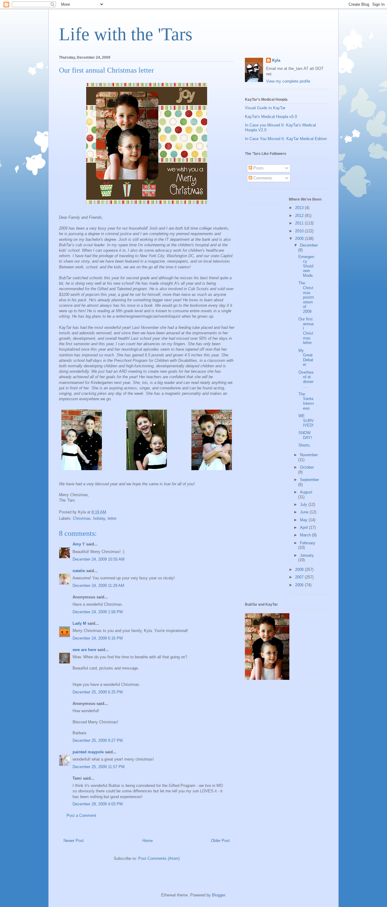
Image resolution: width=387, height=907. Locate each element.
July (304, 504)
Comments (262, 178)
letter (112, 518)
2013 (300, 207)
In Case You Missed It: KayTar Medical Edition (286, 138)
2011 (300, 223)
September (309, 479)
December (309, 245)
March (306, 535)
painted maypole (88, 752)
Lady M (79, 623)
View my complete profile (288, 81)
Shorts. (304, 445)
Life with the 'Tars (125, 34)
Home (147, 840)
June (305, 512)
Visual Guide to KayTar (265, 108)
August (306, 492)
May (304, 520)
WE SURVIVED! (306, 420)
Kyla (276, 60)
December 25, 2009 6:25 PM (98, 692)
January (307, 555)
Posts (258, 168)
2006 (300, 585)
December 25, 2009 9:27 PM (98, 740)
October (307, 467)
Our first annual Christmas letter (306, 331)
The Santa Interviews (306, 401)
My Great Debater (305, 357)
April (304, 527)
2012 (300, 215)
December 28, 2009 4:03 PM (98, 804)
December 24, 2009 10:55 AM (99, 559)
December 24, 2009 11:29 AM (98, 585)
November (309, 455)
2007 (300, 577)
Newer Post (73, 840)
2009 (300, 238)
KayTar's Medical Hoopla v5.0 (271, 116)
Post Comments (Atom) (159, 858)
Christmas (82, 518)
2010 (300, 231)
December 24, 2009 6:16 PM (98, 638)
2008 (300, 569)
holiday (99, 518)
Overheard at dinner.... (306, 379)
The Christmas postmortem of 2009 (306, 297)
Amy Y (79, 544)
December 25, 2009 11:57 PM (99, 767)
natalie (79, 570)
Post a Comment (81, 815)
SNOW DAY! (305, 435)
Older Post (220, 840)
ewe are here (84, 649)
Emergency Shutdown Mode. (306, 266)
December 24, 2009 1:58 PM (98, 612)
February (307, 543)
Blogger (218, 895)
